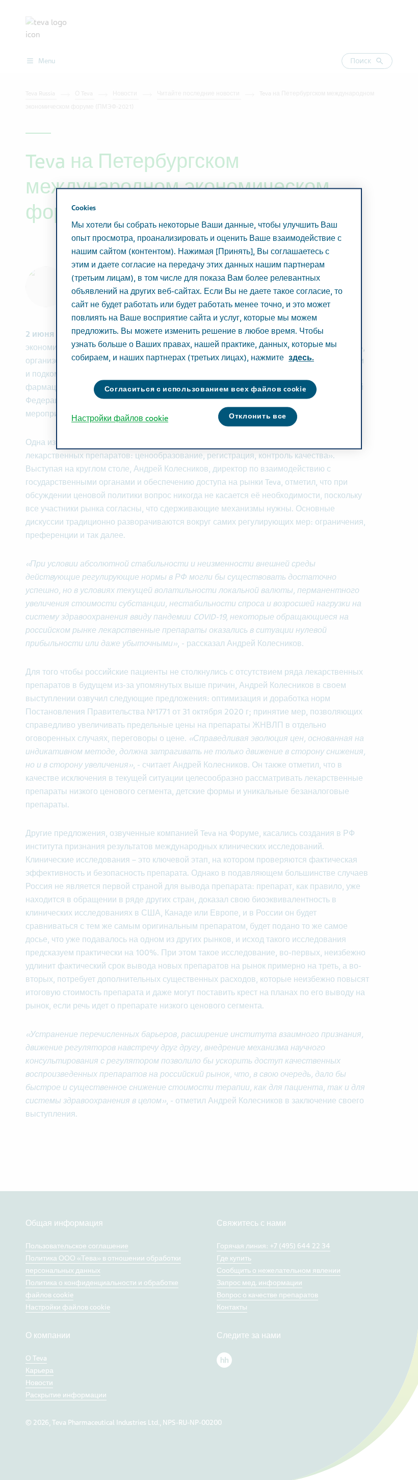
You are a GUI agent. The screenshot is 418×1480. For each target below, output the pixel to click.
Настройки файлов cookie (119, 419)
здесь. (301, 358)
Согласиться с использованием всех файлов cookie (205, 389)
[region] (209, 318)
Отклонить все (257, 416)
